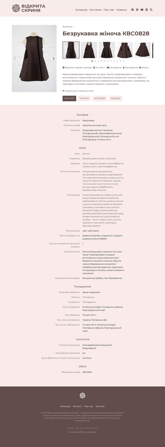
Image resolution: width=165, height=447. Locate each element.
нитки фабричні (115, 163)
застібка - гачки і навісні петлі (97, 220)
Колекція (81, 9)
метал (101, 158)
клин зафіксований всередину (95, 178)
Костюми (96, 9)
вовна (95, 158)
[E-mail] (137, 9)
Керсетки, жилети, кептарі (78, 67)
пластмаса (110, 158)
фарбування (106, 187)
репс (94, 166)
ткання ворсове (89, 184)
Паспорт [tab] (69, 98)
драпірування (115, 174)
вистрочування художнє (94, 174)
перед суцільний (113, 195)
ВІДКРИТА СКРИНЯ (31, 8)
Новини (121, 9)
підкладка (110, 223)
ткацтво (117, 181)
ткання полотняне (104, 184)
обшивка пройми (91, 226)
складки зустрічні (116, 178)
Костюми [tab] (99, 98)
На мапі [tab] (84, 98)
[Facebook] (132, 9)
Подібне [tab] (115, 98)
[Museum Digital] (146, 9)
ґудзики (93, 163)
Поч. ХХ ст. (100, 67)
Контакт (100, 406)
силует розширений (92, 195)
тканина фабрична (107, 166)
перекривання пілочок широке (98, 201)
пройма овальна (108, 210)
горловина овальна (102, 204)
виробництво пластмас (94, 190)
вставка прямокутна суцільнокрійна (100, 216)
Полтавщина (131, 67)
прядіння (107, 181)
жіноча (145, 67)
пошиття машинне (91, 181)
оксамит (86, 166)
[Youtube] (141, 9)
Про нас (109, 9)
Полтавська (115, 67)
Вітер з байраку (89, 432)
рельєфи (87, 213)
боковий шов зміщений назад (107, 213)
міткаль (102, 163)
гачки (85, 163)
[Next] (53, 58)
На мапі (77, 406)
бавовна (86, 158)
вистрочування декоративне (97, 171)
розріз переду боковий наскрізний (100, 198)
